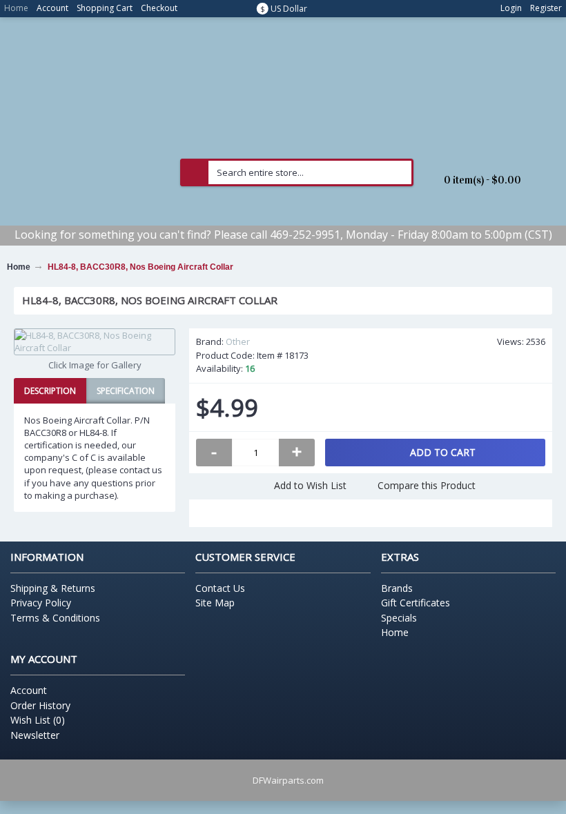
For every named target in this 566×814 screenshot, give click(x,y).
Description (50, 391)
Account (28, 690)
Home (395, 632)
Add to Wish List (310, 485)
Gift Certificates (415, 602)
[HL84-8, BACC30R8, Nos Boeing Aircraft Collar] (94, 341)
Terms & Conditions (55, 617)
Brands (397, 588)
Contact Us (220, 588)
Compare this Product (427, 485)
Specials (399, 617)
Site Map (215, 602)
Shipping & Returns (52, 588)
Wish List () (37, 719)
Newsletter (34, 735)
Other (238, 341)
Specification (126, 391)
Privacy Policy (40, 602)
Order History (40, 705)
